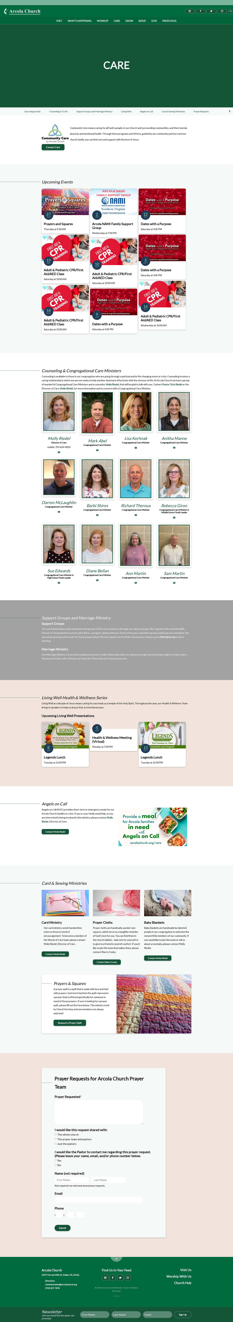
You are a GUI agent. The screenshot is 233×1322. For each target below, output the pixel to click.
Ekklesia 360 (116, 1296)
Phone (59, 1208)
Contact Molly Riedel (55, 831)
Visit (59, 20)
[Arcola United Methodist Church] (22, 11)
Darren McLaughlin (59, 502)
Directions (50, 1280)
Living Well (126, 111)
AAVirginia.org (167, 637)
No (59, 1165)
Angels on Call (146, 111)
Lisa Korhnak (135, 438)
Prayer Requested (68, 1097)
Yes (59, 1160)
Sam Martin (174, 573)
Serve (142, 20)
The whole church (68, 1134)
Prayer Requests (201, 111)
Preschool (169, 20)
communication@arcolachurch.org (61, 1284)
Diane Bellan (97, 570)
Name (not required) (69, 1173)
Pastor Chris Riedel (172, 384)
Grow (129, 20)
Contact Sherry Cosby (107, 962)
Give (154, 20)
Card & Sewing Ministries (173, 111)
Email (59, 1193)
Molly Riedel (112, 384)
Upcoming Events (32, 111)
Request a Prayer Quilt (70, 1022)
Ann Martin (136, 573)
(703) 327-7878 (52, 1288)
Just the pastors (66, 1143)
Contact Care (53, 147)
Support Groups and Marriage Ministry (94, 111)
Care (117, 20)
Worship (102, 20)
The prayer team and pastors (74, 1139)
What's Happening (80, 20)
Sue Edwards (58, 570)
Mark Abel (97, 440)
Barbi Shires (97, 505)
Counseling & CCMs (58, 111)
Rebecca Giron (174, 505)
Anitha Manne (174, 438)
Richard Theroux (136, 505)
